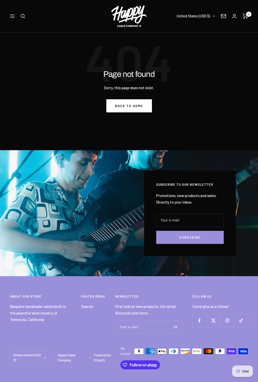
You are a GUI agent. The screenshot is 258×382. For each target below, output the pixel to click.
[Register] (175, 327)
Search (87, 306)
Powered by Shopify (102, 357)
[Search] (23, 16)
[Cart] (245, 16)
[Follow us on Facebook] (199, 321)
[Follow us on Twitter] (213, 321)
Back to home (129, 106)
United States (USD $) (193, 16)
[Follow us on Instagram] (227, 321)
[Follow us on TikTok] (241, 321)
